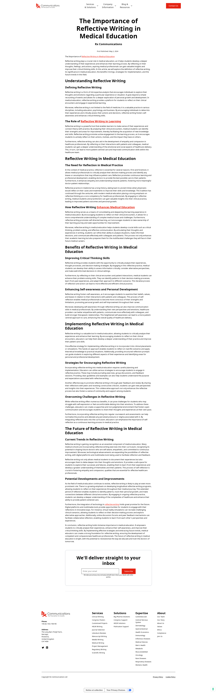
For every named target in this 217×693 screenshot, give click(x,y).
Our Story (160, 620)
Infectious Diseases (143, 639)
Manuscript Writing (99, 636)
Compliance (161, 633)
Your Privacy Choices (115, 690)
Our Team (161, 617)
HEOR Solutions (119, 623)
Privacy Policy (158, 677)
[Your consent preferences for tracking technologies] (213, 689)
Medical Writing (98, 643)
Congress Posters (98, 620)
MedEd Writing (97, 640)
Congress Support (120, 620)
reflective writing (112, 504)
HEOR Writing (97, 626)
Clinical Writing (98, 617)
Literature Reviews (99, 633)
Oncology (139, 655)
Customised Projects (99, 623)
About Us (160, 623)
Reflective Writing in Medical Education (98, 56)
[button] (91, 6)
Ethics (159, 630)
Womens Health (141, 665)
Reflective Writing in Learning (101, 121)
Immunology (140, 635)
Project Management (100, 646)
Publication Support (121, 626)
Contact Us (173, 6)
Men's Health (140, 645)
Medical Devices (142, 642)
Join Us (159, 636)
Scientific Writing (98, 653)
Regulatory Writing (99, 649)
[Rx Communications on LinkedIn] (47, 647)
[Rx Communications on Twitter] (43, 647)
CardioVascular (141, 617)
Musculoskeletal (142, 652)
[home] (48, 6)
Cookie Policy (170, 677)
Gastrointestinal (142, 629)
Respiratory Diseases (143, 662)
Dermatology (140, 626)
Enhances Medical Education (116, 207)
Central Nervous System (142, 621)
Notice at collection (94, 690)
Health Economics (142, 632)
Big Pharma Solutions (122, 617)
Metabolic (139, 648)
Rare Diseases (141, 658)
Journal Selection (98, 630)
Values (159, 626)
